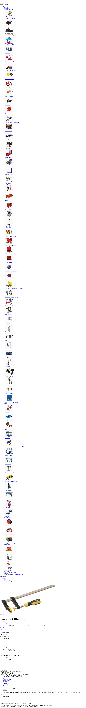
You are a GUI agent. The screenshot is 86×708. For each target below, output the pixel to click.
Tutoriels (7, 573)
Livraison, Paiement (6, 680)
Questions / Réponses (7, 679)
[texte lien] (3, 576)
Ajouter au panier (6, 636)
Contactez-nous (6, 686)
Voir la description (3, 627)
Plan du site (5, 681)
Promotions (7, 8)
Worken (1, 0)
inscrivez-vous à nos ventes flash (9, 688)
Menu (4, 6)
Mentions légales (6, 685)
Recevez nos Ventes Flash (18, 574)
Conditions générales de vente (8, 684)
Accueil (6, 7)
